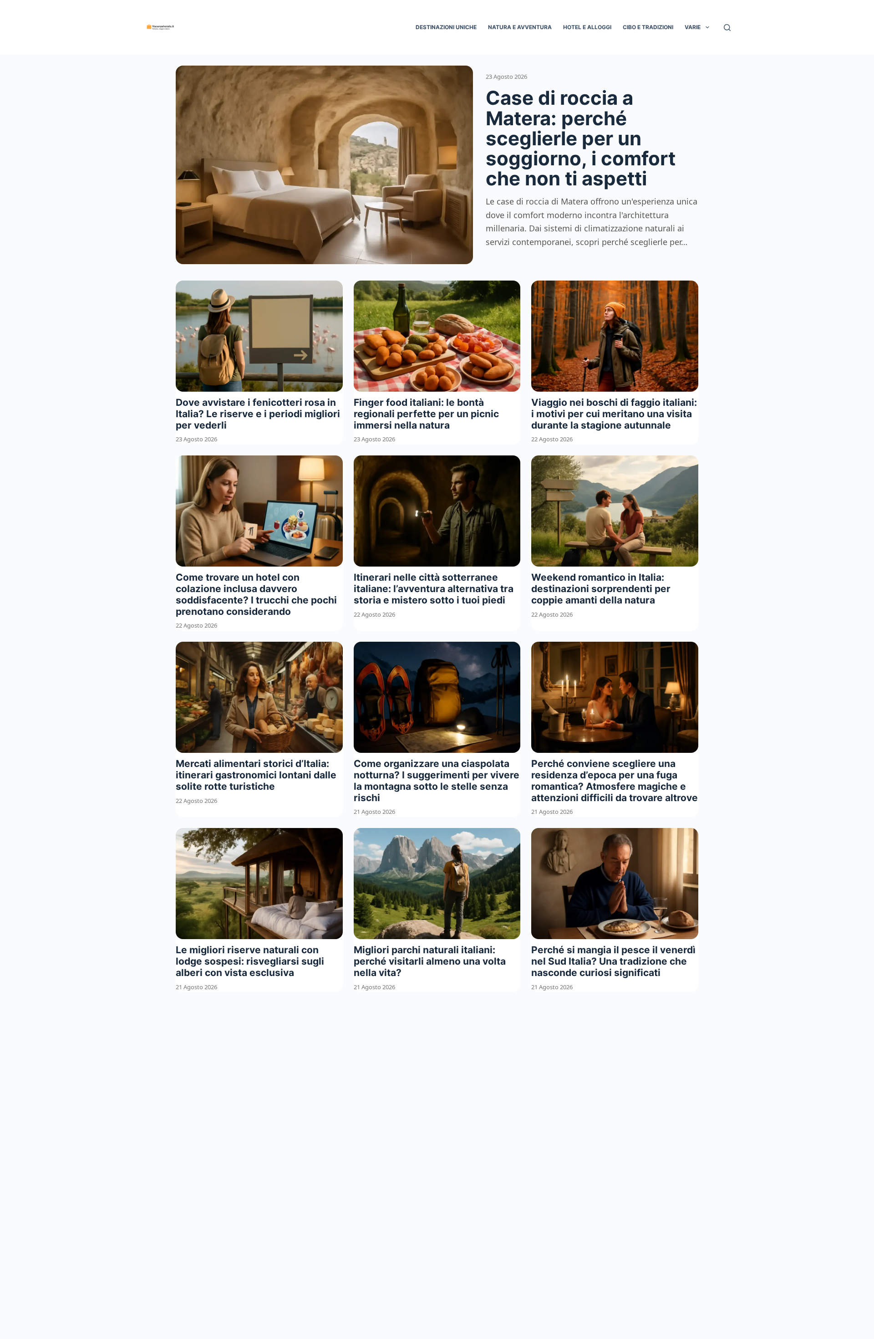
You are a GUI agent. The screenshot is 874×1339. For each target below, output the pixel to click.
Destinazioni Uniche (446, 27)
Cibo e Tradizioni (648, 27)
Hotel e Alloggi (587, 27)
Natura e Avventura (520, 27)
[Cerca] (727, 27)
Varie (693, 27)
